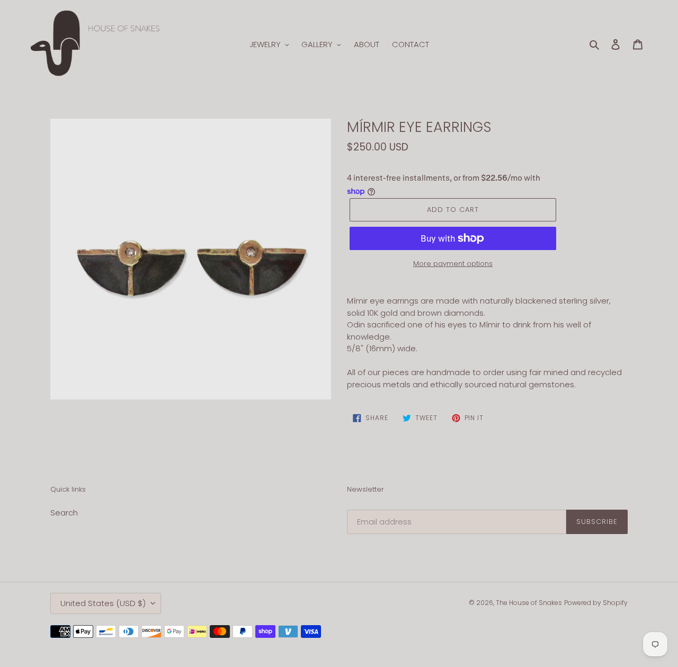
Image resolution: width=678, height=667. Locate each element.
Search (64, 512)
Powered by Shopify (596, 602)
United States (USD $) (103, 603)
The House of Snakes (529, 602)
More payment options (453, 264)
